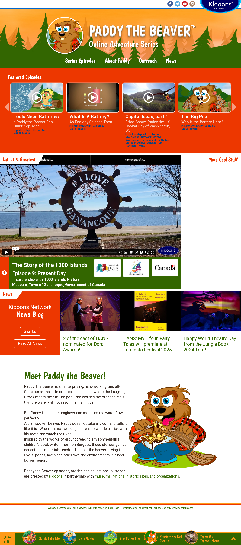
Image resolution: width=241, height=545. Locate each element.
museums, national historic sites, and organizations (137, 476)
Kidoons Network (30, 307)
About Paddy (117, 61)
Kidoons (56, 476)
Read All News (30, 343)
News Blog (30, 314)
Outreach (148, 61)
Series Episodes (80, 61)
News (171, 61)
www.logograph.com (182, 508)
